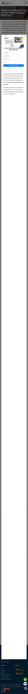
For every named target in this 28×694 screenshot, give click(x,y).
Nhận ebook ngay (13, 65)
